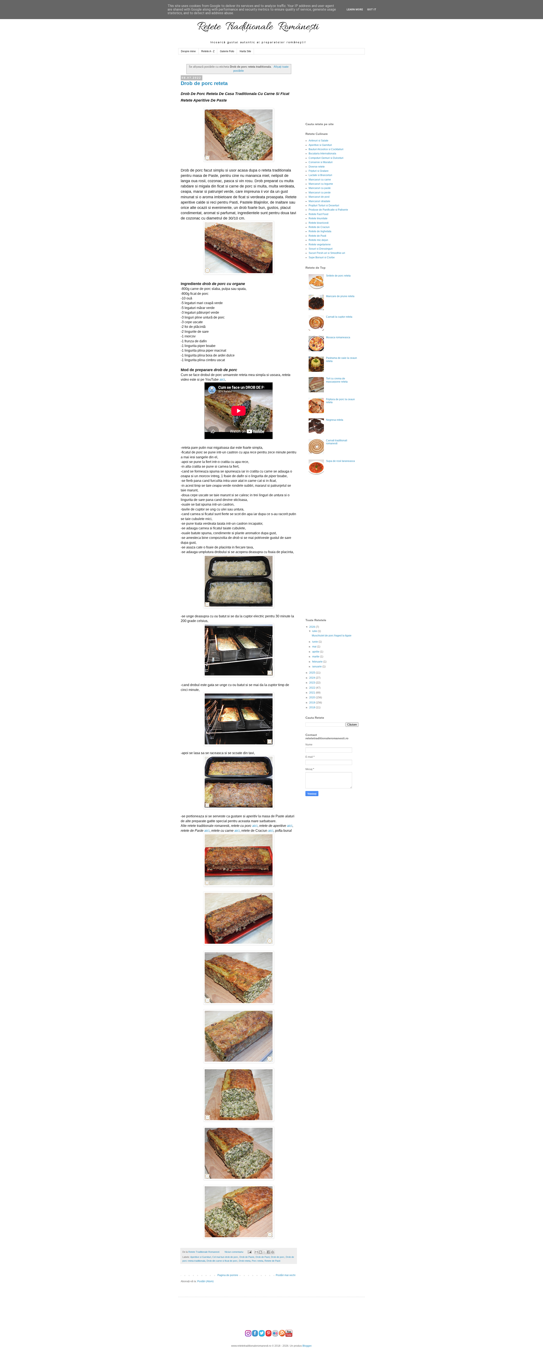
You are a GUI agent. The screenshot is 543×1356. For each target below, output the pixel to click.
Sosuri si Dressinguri (321, 248)
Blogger (306, 1345)
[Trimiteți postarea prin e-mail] (249, 1252)
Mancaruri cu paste (320, 188)
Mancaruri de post (319, 196)
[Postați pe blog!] (260, 1252)
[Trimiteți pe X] (264, 1252)
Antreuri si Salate (318, 140)
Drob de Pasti (263, 1257)
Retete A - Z (207, 51)
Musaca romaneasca (338, 337)
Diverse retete (317, 166)
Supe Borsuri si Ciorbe (322, 257)
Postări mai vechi (285, 1275)
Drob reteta (245, 1261)
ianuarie (317, 666)
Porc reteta (257, 1261)
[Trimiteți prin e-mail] (256, 1252)
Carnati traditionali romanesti (336, 442)
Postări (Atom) (205, 1281)
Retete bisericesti (319, 222)
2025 (312, 672)
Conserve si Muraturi (321, 162)
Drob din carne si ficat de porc (222, 1261)
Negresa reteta (334, 419)
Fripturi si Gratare (319, 170)
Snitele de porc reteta (338, 275)
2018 (312, 707)
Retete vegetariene (320, 244)
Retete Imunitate (318, 218)
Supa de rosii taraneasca (340, 461)
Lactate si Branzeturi (320, 175)
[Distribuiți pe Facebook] (268, 1252)
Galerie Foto (227, 51)
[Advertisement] (337, 88)
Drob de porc (277, 1257)
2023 (312, 682)
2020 (312, 697)
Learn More (355, 9)
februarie (317, 661)
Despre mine (188, 51)
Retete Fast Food (318, 214)
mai (314, 646)
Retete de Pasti (272, 1261)
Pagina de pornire (227, 1275)
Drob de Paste (246, 1257)
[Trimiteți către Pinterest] (272, 1252)
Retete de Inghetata (320, 231)
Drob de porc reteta (204, 83)
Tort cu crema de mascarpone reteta (337, 380)
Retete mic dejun (318, 240)
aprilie (316, 651)
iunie (315, 641)
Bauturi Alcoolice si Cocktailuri (326, 149)
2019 (312, 702)
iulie (315, 631)
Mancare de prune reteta (340, 296)
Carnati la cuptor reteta (339, 316)
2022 (312, 687)
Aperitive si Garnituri (200, 1257)
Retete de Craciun (319, 227)
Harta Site (245, 51)
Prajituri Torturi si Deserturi (324, 205)
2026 (312, 626)
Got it (371, 9)
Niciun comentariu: (234, 1252)
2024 (312, 677)
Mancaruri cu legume (321, 183)
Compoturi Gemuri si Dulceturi (326, 158)
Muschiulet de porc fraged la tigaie (331, 635)
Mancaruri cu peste (320, 192)
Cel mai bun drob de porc (225, 1257)
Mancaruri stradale (319, 201)
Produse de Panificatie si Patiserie (328, 209)
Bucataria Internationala (322, 153)
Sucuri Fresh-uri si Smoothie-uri (327, 253)
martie (316, 656)
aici (222, 379)
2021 (312, 692)
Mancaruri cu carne (320, 179)
